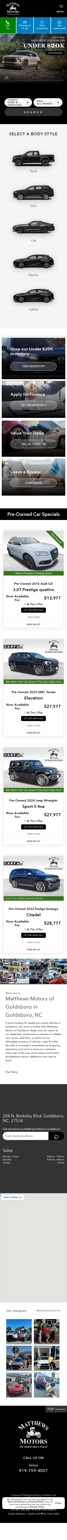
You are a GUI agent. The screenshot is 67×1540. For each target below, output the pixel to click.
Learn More (33, 483)
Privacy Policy (37, 1501)
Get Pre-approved (33, 405)
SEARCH (33, 112)
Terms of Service (16, 1501)
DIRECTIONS (33, 617)
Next (59, 88)
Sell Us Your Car (33, 444)
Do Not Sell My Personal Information (33, 1509)
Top (51, 1409)
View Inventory (33, 366)
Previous (7, 88)
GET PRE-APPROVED (33, 610)
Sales (33, 1468)
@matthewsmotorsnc (49, 1310)
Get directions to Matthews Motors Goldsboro (31, 1129)
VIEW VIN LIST (33, 624)
